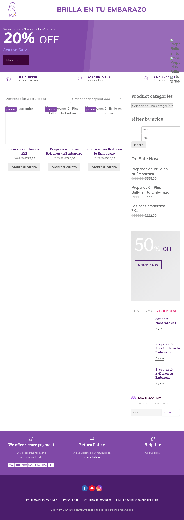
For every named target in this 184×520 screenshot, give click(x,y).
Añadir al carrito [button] (24, 167)
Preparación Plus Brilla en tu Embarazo (167, 348)
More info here (95, 80)
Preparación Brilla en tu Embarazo (165, 373)
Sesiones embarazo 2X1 (165, 321)
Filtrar (138, 144)
